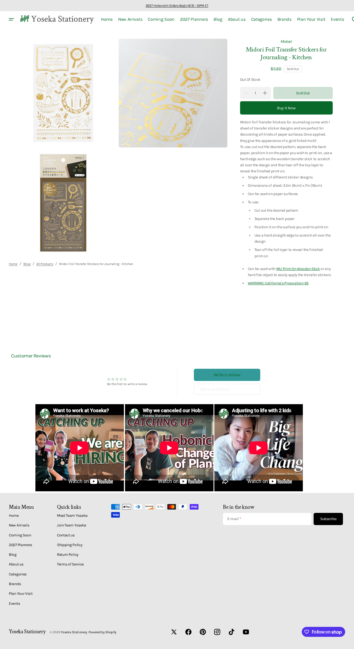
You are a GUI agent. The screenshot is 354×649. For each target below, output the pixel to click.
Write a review (227, 374)
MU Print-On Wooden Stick (298, 268)
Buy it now (286, 108)
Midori (286, 41)
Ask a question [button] (214, 389)
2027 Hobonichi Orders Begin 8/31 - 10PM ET (177, 5)
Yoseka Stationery (74, 632)
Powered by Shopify (102, 632)
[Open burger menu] (11, 19)
